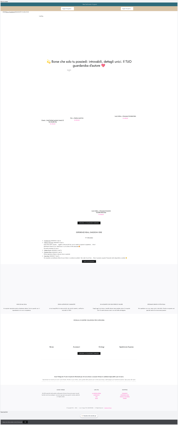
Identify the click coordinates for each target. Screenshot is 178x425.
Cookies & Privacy (108, 408)
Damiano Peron (48, 252)
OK (25, 422)
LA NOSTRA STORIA (96, 393)
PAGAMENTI (124, 393)
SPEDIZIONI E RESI (125, 395)
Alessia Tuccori (47, 250)
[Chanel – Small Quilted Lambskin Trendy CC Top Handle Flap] (65, 117)
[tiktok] (60, 403)
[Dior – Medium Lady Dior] (87, 115)
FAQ (96, 396)
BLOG (96, 398)
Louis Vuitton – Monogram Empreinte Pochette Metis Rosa (101, 211)
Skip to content (4, 1)
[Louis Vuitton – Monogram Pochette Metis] (136, 113)
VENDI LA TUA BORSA (125, 396)
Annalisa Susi (47, 241)
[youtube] (63, 403)
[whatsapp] (66, 403)
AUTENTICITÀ (96, 395)
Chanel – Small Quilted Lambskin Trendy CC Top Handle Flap (52, 121)
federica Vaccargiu (48, 242)
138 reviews (90, 237)
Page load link (4, 412)
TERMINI (125, 398)
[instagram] (58, 403)
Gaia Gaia (46, 256)
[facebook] (55, 403)
